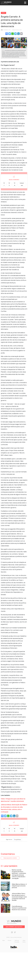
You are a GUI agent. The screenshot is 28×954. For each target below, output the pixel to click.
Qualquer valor (22, 184)
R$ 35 (14, 184)
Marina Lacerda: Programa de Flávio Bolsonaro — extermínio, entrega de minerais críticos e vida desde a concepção (19, 874)
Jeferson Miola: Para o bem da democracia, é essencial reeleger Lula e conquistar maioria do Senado (19, 897)
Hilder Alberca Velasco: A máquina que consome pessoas (19, 885)
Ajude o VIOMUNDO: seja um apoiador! (14, 926)
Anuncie (9, 940)
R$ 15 (9, 184)
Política (3, 12)
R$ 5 (4, 184)
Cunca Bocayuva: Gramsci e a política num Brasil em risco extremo (19, 907)
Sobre (3, 940)
